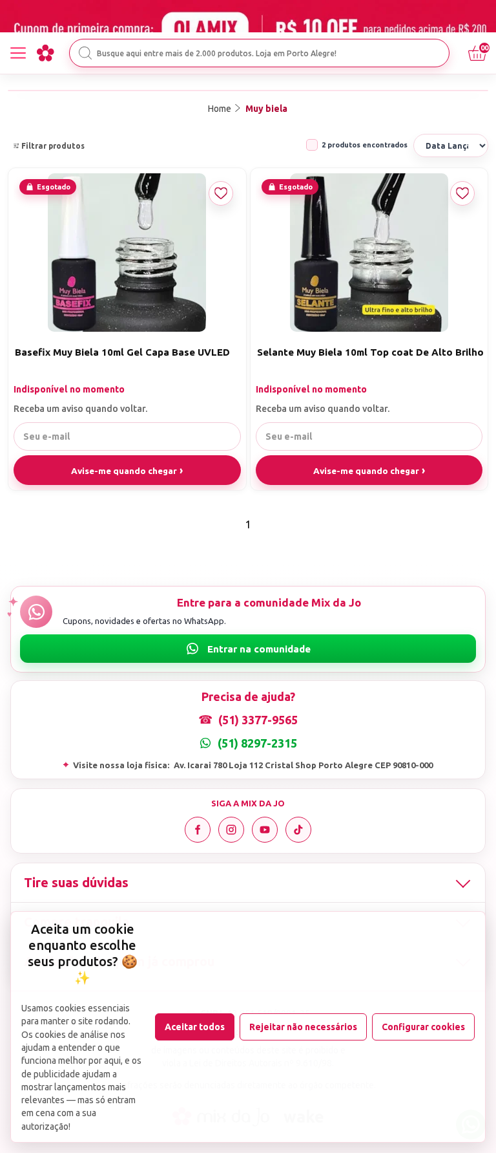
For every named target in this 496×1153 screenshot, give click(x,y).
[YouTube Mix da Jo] (265, 830)
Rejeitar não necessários (303, 1027)
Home (219, 108)
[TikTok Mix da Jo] (298, 830)
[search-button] (85, 53)
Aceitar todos (195, 1027)
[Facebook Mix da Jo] (198, 830)
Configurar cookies (423, 1027)
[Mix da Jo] (45, 53)
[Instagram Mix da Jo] (231, 830)
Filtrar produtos (53, 146)
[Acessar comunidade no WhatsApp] (248, 648)
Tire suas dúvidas (76, 882)
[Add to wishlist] (221, 193)
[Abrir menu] (18, 53)
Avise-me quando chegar (124, 471)
